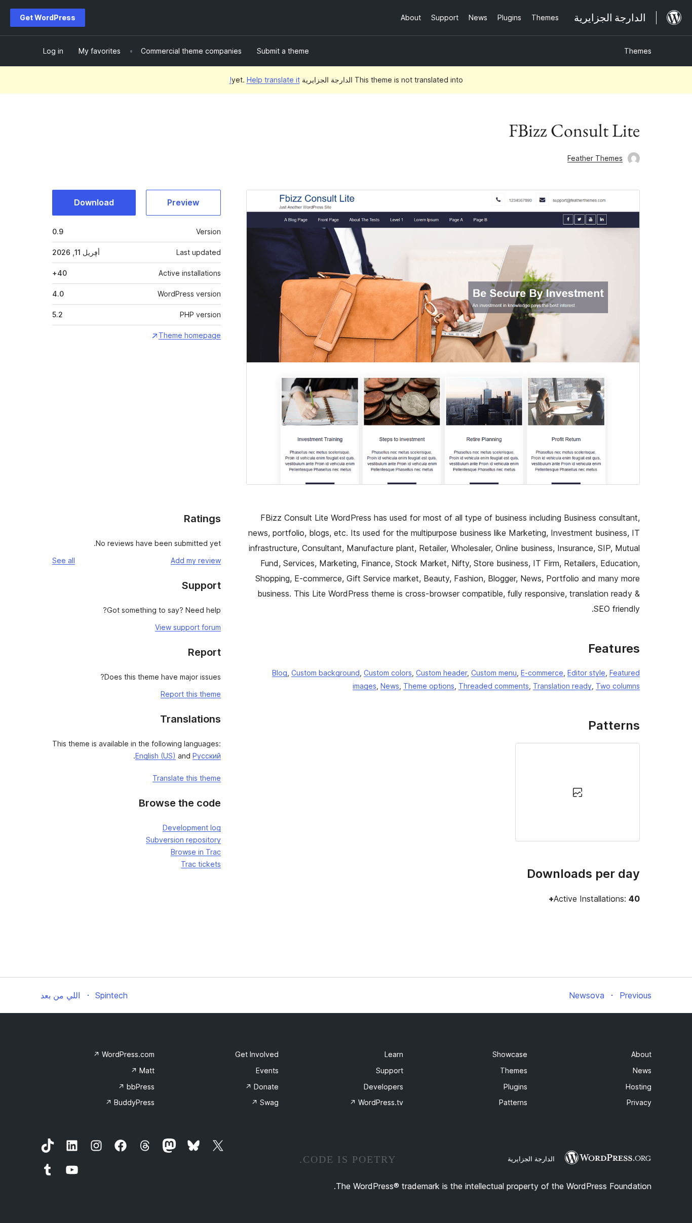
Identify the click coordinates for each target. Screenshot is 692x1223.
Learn (394, 1054)
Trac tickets (201, 864)
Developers (383, 1086)
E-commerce (542, 672)
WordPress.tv (376, 1102)
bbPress (136, 1086)
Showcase (509, 1054)
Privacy (639, 1102)
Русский (207, 755)
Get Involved (257, 1054)
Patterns (513, 1102)
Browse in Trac (196, 852)
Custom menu (494, 672)
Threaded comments (493, 686)
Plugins (515, 1086)
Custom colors (388, 672)
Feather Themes (595, 158)
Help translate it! (264, 79)
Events (267, 1070)
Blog (279, 672)
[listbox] (443, 792)
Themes (637, 51)
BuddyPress (130, 1102)
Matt (143, 1070)
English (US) (155, 755)
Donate (262, 1086)
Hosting (638, 1086)
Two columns (618, 686)
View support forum (188, 627)
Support (389, 1070)
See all (63, 560)
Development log (192, 827)
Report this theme (191, 694)
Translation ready (562, 686)
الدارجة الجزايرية (531, 1159)
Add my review (196, 560)
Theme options (428, 686)
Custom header (441, 672)
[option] (577, 792)
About (641, 1054)
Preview (183, 202)
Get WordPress (47, 17)
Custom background (325, 672)
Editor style (586, 672)
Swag (265, 1102)
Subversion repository (183, 839)
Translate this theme (186, 778)
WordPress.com (124, 1054)
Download (94, 202)
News (389, 686)
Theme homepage (190, 335)
